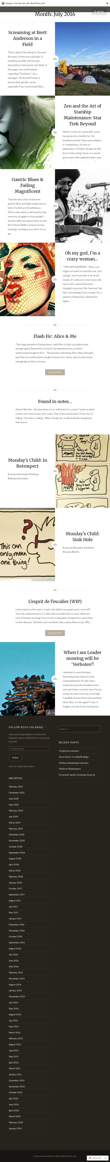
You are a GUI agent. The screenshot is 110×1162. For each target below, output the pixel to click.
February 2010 (16, 1122)
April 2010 (14, 1110)
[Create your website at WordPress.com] (55, 3)
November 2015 (17, 978)
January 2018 (15, 882)
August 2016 (15, 948)
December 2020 (16, 792)
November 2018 (17, 840)
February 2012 (16, 1038)
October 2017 (15, 888)
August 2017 (15, 900)
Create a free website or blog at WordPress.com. (55, 1156)
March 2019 (14, 822)
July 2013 (13, 1002)
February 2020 (16, 810)
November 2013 (17, 996)
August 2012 (15, 1014)
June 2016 (14, 960)
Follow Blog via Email (26, 727)
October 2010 (15, 1092)
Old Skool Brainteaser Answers (74, 763)
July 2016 (13, 954)
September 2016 (17, 942)
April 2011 (14, 1062)
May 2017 (14, 912)
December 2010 (16, 1080)
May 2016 (14, 966)
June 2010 (14, 1104)
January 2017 (15, 918)
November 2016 (17, 930)
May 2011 (14, 1056)
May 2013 (14, 1008)
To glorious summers (69, 750)
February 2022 (16, 786)
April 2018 (14, 864)
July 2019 (13, 816)
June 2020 (14, 798)
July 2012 (13, 1020)
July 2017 (13, 906)
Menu (100, 11)
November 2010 (17, 1086)
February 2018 (16, 876)
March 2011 (14, 1068)
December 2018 (16, 834)
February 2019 (16, 828)
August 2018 (15, 858)
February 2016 (16, 972)
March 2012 (14, 1032)
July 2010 (13, 1098)
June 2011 (14, 1050)
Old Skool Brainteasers (70, 768)
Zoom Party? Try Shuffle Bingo (74, 757)
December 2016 (16, 924)
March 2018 (14, 870)
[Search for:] (79, 729)
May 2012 (14, 1026)
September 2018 (17, 852)
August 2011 (15, 1044)
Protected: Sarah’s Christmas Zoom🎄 (77, 774)
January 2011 (15, 1074)
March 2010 (14, 1116)
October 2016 (15, 936)
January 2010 (15, 1128)
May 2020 (14, 804)
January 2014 (15, 990)
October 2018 (15, 846)
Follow (15, 757)
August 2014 (15, 984)
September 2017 (17, 894)
